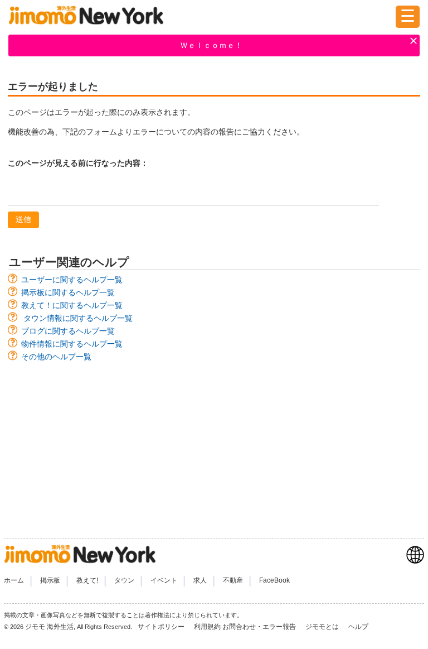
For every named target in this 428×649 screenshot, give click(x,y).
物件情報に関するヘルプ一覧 (72, 343)
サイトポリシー (162, 627)
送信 (23, 219)
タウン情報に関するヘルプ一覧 (78, 318)
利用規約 (207, 627)
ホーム (14, 580)
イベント (163, 580)
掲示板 (50, 580)
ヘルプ (358, 627)
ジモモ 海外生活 (49, 627)
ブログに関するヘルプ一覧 (68, 330)
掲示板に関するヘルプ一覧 (68, 292)
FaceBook (274, 580)
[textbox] (193, 191)
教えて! (87, 580)
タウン (124, 580)
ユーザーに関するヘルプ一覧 (72, 279)
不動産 (233, 580)
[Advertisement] (214, 445)
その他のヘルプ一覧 (56, 356)
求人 (200, 580)
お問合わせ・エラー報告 (260, 627)
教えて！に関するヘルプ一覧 (72, 305)
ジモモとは (323, 627)
